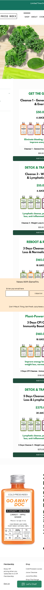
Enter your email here (15, 289)
